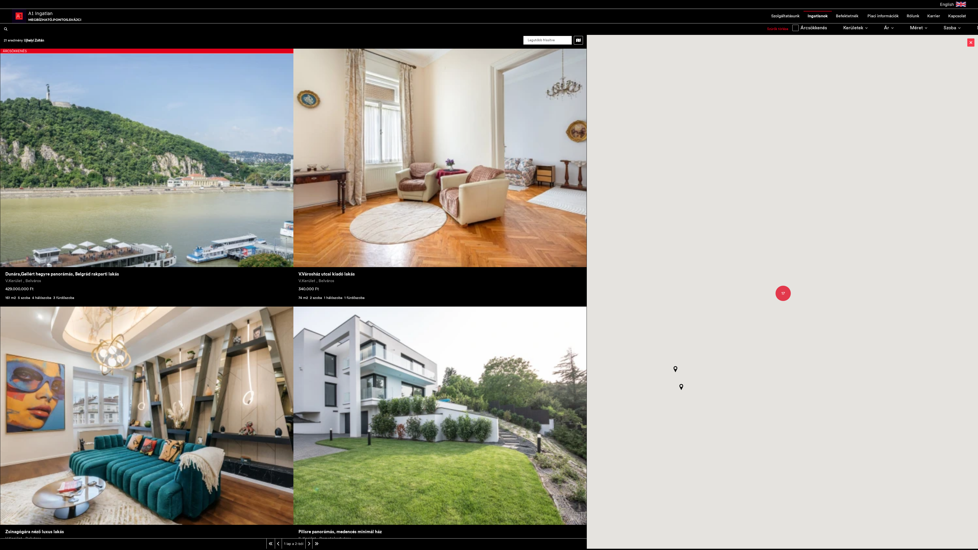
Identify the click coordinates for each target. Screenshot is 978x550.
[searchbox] (387, 29)
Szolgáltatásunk (785, 16)
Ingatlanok (818, 16)
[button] (675, 369)
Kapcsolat (957, 16)
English (947, 4)
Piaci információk (883, 16)
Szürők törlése (777, 29)
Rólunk (913, 16)
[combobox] (387, 29)
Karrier (933, 16)
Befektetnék (847, 16)
